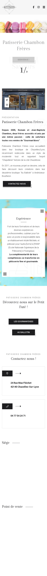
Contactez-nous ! (23, 60)
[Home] (12, 7)
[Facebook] (33, 7)
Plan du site (25, 574)
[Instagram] (38, 7)
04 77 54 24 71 (18, 415)
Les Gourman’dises (23, 321)
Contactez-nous (17, 184)
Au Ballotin (23, 332)
